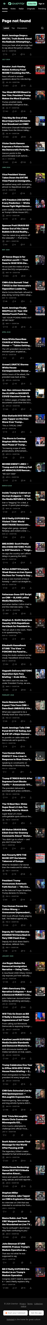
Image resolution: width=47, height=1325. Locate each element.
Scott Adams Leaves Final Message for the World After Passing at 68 (16, 1144)
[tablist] (15, 28)
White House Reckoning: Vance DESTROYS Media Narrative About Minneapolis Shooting (15, 1170)
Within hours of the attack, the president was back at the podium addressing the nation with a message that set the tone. (17, 375)
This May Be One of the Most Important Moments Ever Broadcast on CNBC (16, 120)
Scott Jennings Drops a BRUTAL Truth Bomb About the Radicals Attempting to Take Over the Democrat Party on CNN (17, 38)
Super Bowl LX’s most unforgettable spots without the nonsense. (16, 815)
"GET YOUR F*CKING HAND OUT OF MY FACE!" (16, 318)
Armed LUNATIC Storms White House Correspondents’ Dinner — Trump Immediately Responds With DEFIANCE (16, 367)
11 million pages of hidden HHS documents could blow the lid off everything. (17, 401)
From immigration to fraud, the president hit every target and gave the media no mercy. (16, 1076)
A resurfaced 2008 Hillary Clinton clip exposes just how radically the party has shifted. (17, 974)
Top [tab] (13, 28)
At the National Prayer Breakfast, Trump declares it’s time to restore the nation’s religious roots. (16, 891)
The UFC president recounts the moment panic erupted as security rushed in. (16, 350)
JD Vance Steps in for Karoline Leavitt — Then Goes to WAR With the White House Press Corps (16, 260)
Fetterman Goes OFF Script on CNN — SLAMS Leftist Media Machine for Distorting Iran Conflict (16, 597)
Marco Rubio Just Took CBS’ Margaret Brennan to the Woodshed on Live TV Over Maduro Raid (16, 1221)
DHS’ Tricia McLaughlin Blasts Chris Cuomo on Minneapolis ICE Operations (14, 1119)
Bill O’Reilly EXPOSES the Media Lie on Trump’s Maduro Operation (15, 1272)
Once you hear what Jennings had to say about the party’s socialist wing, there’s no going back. (17, 46)
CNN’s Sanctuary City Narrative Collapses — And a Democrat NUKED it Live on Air (16, 991)
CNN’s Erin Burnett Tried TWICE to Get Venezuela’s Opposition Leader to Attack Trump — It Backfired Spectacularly (16, 285)
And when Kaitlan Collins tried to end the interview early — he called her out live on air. (16, 605)
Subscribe (32, 3)
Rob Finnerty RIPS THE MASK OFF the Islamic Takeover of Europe (14, 858)
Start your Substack (17, 1313)
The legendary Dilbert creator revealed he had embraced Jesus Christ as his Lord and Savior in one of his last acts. (16, 1152)
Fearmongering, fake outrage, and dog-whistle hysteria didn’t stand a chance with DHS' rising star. (16, 1101)
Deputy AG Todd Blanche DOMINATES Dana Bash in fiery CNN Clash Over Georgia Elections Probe (16, 935)
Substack (10, 1319)
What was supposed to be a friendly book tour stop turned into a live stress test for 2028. (15, 713)
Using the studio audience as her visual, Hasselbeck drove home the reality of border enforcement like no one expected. (17, 656)
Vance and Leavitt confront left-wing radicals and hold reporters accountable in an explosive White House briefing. (16, 1178)
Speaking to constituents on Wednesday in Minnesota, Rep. (16, 764)
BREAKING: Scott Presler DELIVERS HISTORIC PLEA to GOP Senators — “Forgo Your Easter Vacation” (16, 547)
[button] (5, 9)
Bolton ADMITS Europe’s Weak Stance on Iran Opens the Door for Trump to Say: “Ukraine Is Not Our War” (17, 572)
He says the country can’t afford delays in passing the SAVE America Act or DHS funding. (16, 554)
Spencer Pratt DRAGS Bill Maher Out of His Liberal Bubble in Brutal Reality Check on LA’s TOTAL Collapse (15, 228)
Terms (30, 1303)
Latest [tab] (6, 28)
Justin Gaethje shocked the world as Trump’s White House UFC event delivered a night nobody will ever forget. (17, 211)
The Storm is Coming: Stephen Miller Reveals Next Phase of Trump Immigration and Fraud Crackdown (14, 441)
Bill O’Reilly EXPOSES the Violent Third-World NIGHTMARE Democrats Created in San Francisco (15, 521)
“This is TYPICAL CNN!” (12, 425)
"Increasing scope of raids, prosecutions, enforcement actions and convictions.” (14, 449)
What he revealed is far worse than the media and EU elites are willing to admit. (16, 866)
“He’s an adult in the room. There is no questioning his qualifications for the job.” (17, 631)
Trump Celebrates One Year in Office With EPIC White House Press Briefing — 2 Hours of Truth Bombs (17, 1068)
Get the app (36, 1313)
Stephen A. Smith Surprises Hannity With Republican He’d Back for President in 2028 (17, 623)
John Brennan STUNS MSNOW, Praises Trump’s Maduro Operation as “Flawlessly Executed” (16, 1247)
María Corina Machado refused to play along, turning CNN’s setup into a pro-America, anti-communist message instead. (17, 293)
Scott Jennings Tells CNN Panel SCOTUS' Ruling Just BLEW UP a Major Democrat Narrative (17, 731)
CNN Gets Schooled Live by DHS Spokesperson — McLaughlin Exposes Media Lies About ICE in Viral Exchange (17, 1093)
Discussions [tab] (22, 28)
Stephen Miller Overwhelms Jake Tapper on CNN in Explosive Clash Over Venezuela (16, 1196)
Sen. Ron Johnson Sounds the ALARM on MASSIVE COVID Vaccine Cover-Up (16, 393)
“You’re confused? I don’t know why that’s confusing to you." (16, 1229)
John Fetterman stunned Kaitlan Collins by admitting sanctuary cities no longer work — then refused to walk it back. (16, 999)
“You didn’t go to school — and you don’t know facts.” (16, 840)
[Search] (42, 28)
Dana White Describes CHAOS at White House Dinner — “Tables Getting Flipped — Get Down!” (16, 342)
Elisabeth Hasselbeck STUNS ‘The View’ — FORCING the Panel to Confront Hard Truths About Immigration (14, 648)
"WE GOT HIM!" (9, 473)
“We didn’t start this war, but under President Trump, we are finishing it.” (16, 681)
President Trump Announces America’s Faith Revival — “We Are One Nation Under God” (15, 883)
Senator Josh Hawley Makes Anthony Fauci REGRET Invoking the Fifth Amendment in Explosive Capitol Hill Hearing (16, 69)
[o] (40, 39)
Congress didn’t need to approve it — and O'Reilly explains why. (16, 1280)
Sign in (41, 3)
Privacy (23, 1303)
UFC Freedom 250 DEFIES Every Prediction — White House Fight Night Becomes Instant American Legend (17, 203)
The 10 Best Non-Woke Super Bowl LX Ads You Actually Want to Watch (15, 807)
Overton (12, 51)
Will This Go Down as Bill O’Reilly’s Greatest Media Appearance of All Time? (15, 1016)
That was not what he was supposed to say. (13, 1254)
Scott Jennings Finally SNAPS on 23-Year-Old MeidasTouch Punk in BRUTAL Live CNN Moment (16, 311)
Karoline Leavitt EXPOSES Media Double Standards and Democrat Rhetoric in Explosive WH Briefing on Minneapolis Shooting (16, 1042)
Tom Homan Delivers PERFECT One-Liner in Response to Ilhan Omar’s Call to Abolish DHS (16, 756)
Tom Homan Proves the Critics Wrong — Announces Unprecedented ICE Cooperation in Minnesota (17, 909)
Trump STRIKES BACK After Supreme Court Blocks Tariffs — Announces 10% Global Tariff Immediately (17, 781)
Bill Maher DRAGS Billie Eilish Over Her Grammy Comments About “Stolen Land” (16, 832)
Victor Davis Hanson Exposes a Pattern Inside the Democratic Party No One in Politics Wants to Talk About (15, 146)
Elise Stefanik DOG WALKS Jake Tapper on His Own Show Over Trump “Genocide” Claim (16, 419)
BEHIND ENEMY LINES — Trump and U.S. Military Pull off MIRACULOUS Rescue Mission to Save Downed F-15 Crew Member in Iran (17, 467)
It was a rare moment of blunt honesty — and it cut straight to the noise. (16, 580)
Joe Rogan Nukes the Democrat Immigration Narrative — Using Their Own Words (15, 966)
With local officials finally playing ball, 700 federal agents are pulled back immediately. (17, 917)
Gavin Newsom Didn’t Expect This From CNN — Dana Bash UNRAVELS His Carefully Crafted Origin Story (16, 705)
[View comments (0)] (13, 358)
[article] (23, 45)
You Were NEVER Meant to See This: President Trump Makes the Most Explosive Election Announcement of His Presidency (17, 95)
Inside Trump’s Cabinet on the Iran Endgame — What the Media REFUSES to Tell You (16, 496)
